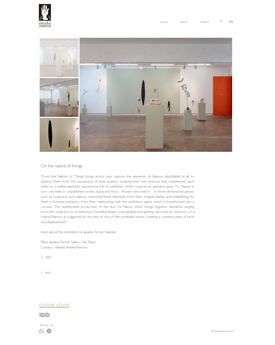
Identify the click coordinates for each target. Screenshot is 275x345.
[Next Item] (225, 95)
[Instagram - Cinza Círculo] (49, 331)
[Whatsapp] (41, 331)
